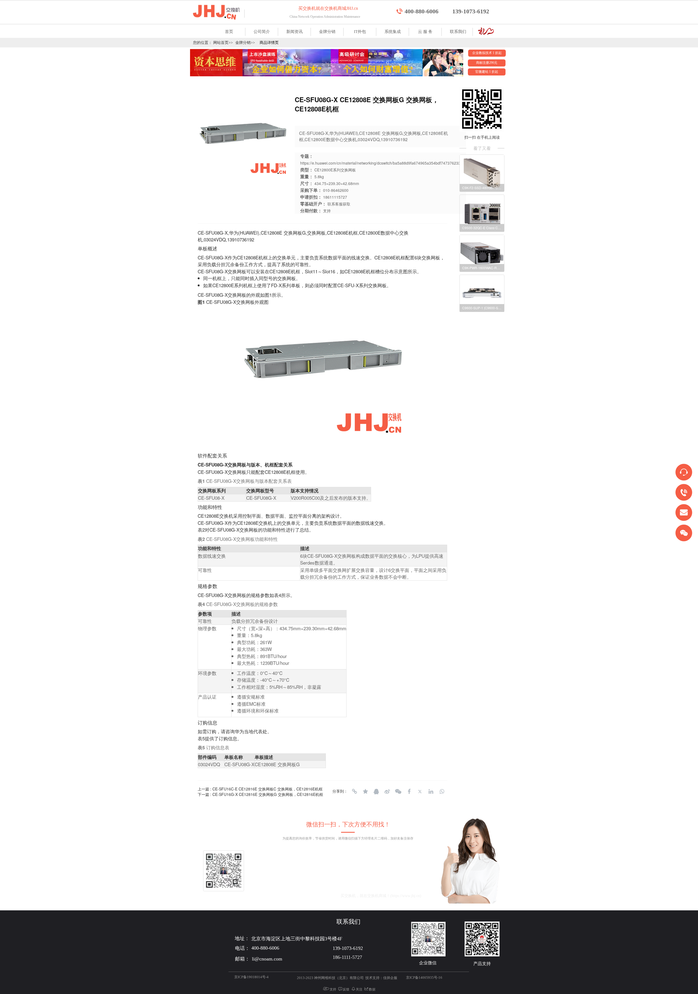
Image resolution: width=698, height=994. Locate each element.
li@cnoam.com (310, 895)
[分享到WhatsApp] (441, 791)
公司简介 (262, 31)
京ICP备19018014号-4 (251, 977)
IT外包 (360, 31)
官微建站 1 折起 (486, 72)
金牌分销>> (245, 43)
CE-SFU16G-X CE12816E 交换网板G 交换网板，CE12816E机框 (267, 794)
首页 (229, 31)
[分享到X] (420, 791)
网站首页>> (223, 43)
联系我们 (458, 31)
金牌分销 (327, 31)
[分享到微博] (387, 791)
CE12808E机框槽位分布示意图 (376, 271)
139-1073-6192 (470, 11)
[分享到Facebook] (409, 791)
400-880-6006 (421, 11)
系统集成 (392, 31)
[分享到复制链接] (354, 791)
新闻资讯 (294, 31)
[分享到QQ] (376, 791)
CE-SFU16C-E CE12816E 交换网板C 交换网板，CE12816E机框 (267, 789)
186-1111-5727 (347, 957)
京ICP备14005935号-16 (424, 977)
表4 (277, 595)
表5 (201, 738)
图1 (268, 294)
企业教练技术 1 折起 (487, 53)
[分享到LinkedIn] (430, 791)
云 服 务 (425, 31)
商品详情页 (269, 43)
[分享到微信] (398, 791)
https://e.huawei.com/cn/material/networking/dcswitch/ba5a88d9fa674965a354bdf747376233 (380, 163)
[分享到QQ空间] (365, 791)
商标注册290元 (486, 63)
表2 (201, 529)
